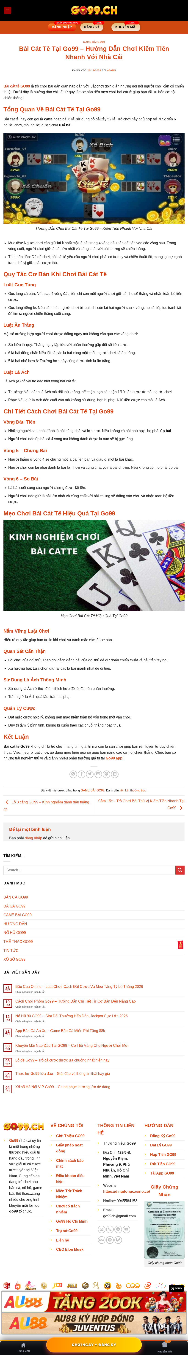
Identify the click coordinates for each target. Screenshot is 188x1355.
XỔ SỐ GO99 (14, 959)
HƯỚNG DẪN (15, 924)
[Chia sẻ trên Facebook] (81, 774)
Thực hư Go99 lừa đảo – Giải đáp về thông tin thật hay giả (62, 1074)
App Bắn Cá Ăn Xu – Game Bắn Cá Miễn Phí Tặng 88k (60, 1031)
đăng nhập (33, 838)
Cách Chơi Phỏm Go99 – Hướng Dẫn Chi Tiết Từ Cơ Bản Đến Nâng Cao (75, 1001)
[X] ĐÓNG (176, 1288)
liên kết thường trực (133, 790)
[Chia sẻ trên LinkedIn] (115, 774)
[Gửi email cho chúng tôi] (101, 1229)
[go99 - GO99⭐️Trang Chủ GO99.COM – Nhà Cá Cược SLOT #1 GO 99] (94, 10)
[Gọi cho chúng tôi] (110, 1229)
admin (111, 70)
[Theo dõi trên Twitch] (118, 1240)
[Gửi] (180, 870)
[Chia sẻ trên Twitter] (90, 774)
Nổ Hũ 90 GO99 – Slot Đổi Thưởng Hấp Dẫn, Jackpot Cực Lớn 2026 (71, 1016)
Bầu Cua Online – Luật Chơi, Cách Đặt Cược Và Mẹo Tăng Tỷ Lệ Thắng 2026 (79, 987)
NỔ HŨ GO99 (14, 933)
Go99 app (114, 758)
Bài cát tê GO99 (16, 86)
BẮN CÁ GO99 (15, 897)
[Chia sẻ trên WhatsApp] (73, 774)
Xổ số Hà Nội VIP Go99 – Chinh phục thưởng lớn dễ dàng (62, 1087)
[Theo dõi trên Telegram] (110, 1240)
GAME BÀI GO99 (94, 42)
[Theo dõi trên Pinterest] (118, 1229)
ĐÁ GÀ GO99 (14, 906)
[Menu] (7, 10)
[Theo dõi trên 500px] (101, 1240)
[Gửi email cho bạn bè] (98, 774)
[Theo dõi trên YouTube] (126, 1229)
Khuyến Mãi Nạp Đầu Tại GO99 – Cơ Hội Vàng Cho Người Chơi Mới (72, 1045)
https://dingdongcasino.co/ (126, 1191)
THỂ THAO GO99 (18, 942)
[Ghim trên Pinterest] (106, 774)
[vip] (180, 944)
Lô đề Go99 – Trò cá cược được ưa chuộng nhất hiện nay (62, 1060)
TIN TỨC (11, 951)
